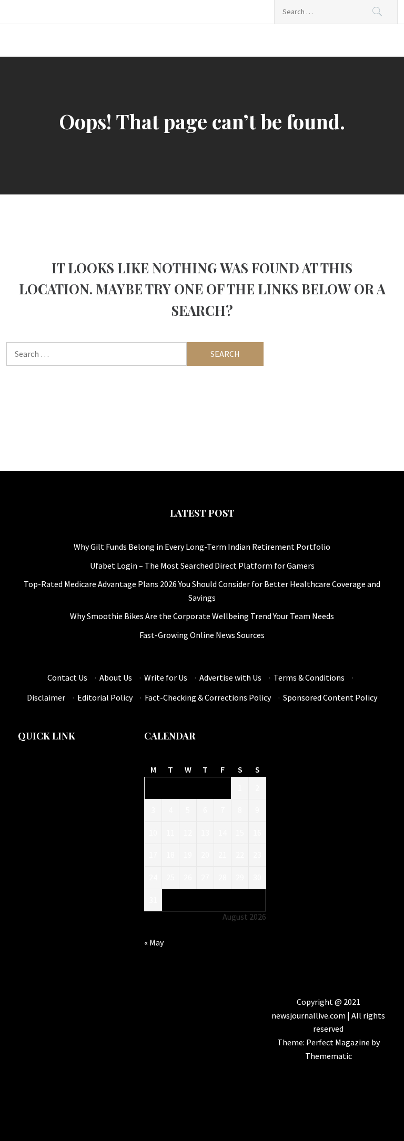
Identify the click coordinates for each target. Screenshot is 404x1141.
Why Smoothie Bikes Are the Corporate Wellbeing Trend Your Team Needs (202, 616)
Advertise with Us (230, 677)
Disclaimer (46, 697)
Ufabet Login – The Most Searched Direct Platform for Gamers (202, 565)
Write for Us (165, 677)
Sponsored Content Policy (330, 697)
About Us (115, 677)
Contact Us (67, 677)
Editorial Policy (105, 697)
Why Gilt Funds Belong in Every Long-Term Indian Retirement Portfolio (202, 546)
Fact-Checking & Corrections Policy (208, 697)
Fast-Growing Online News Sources (202, 635)
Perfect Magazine (338, 1042)
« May (154, 942)
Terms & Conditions (309, 677)
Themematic (328, 1056)
